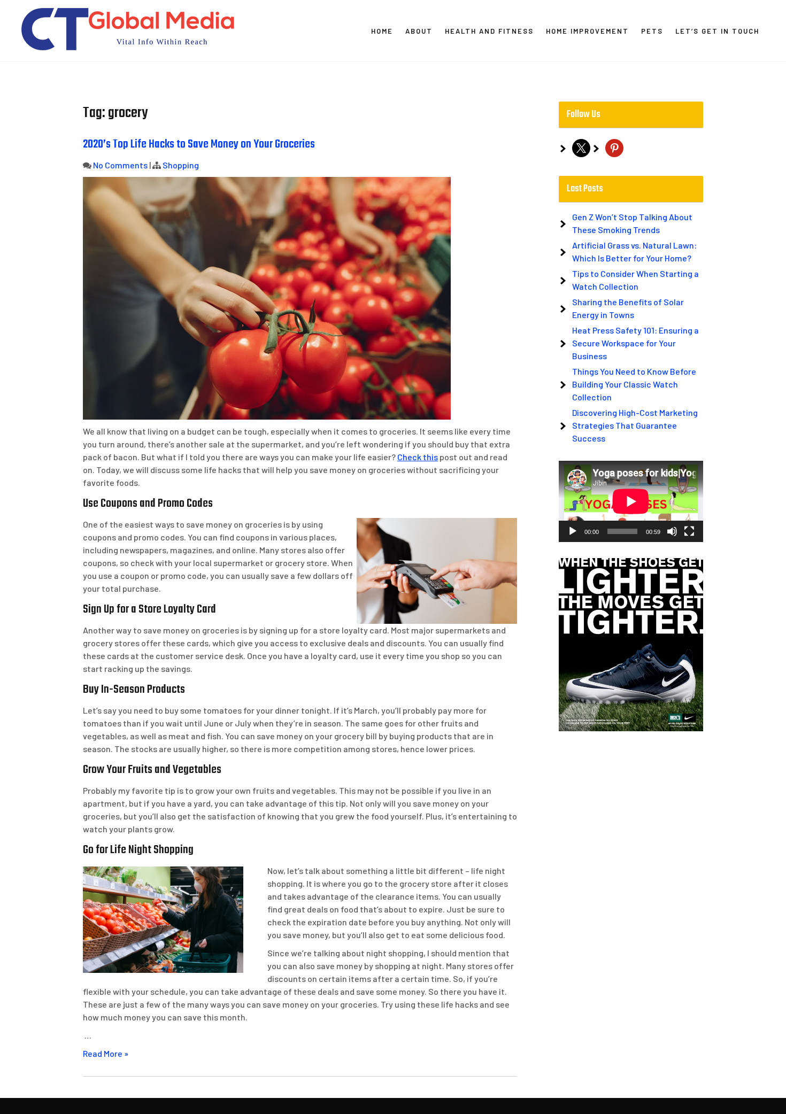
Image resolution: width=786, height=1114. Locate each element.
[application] (631, 501)
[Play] (572, 531)
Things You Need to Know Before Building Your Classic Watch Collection (634, 384)
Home (382, 31)
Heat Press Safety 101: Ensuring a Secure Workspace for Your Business (635, 343)
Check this (417, 457)
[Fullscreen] (689, 531)
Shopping (181, 165)
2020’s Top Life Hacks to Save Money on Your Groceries (199, 144)
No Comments (120, 165)
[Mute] (672, 531)
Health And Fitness (489, 31)
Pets (652, 31)
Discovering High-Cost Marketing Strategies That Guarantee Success (635, 425)
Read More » (105, 1053)
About (419, 31)
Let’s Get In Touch (717, 31)
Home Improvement (587, 31)
